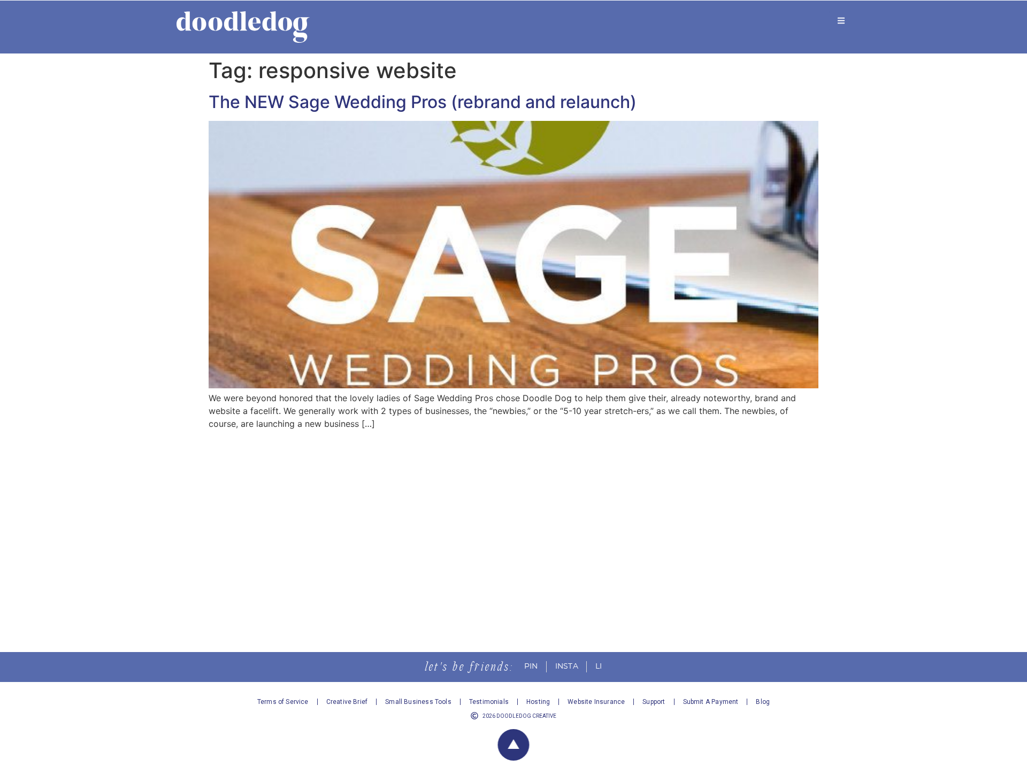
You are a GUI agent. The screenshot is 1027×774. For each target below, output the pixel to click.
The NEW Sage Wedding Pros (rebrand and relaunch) (423, 101)
